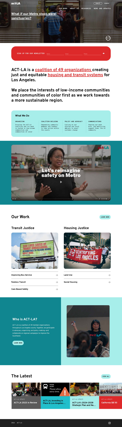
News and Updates (102, 9)
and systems (75, 75)
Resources (86, 9)
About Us (74, 9)
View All (106, 376)
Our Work (63, 9)
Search (106, 3)
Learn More (105, 217)
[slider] (55, 199)
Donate (98, 3)
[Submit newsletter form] (103, 53)
